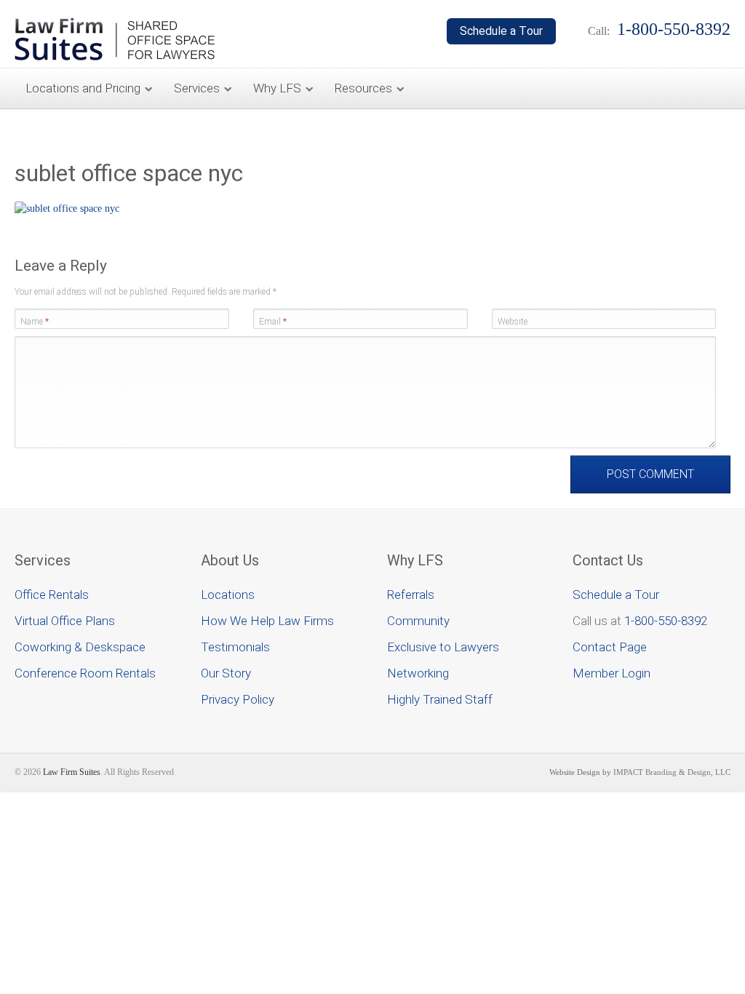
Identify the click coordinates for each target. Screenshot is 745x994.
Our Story (226, 673)
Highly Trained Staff (440, 699)
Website (512, 322)
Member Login (611, 673)
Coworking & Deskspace (80, 647)
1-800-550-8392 (665, 620)
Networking (418, 673)
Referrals (410, 594)
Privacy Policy (237, 699)
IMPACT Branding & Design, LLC (671, 772)
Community (418, 620)
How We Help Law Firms (267, 620)
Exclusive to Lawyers (443, 647)
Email (273, 322)
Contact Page (610, 647)
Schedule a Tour (616, 594)
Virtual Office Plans (65, 620)
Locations (228, 594)
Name (34, 322)
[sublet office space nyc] (67, 208)
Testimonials (235, 647)
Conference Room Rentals (85, 673)
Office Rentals (52, 594)
